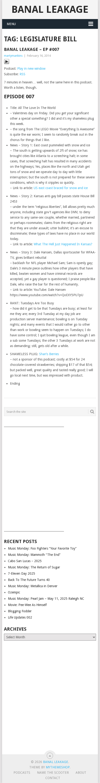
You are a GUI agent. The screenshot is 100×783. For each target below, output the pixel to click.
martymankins (13, 55)
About (81, 772)
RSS (22, 74)
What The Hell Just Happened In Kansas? (63, 244)
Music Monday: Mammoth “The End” (34, 555)
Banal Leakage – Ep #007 (31, 49)
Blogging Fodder (20, 611)
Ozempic (14, 592)
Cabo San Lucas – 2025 (25, 561)
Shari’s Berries (49, 354)
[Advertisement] (50, 477)
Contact (52, 778)
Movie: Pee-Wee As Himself (27, 605)
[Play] (6, 63)
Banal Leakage (49, 9)
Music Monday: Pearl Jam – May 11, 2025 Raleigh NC (46, 598)
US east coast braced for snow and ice (61, 188)
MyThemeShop (58, 767)
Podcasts (21, 772)
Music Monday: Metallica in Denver (32, 586)
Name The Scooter (53, 772)
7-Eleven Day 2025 (21, 573)
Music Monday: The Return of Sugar (34, 567)
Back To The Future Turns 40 (29, 580)
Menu (11, 24)
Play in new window (31, 68)
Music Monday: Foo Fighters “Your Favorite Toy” (42, 548)
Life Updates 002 (20, 617)
